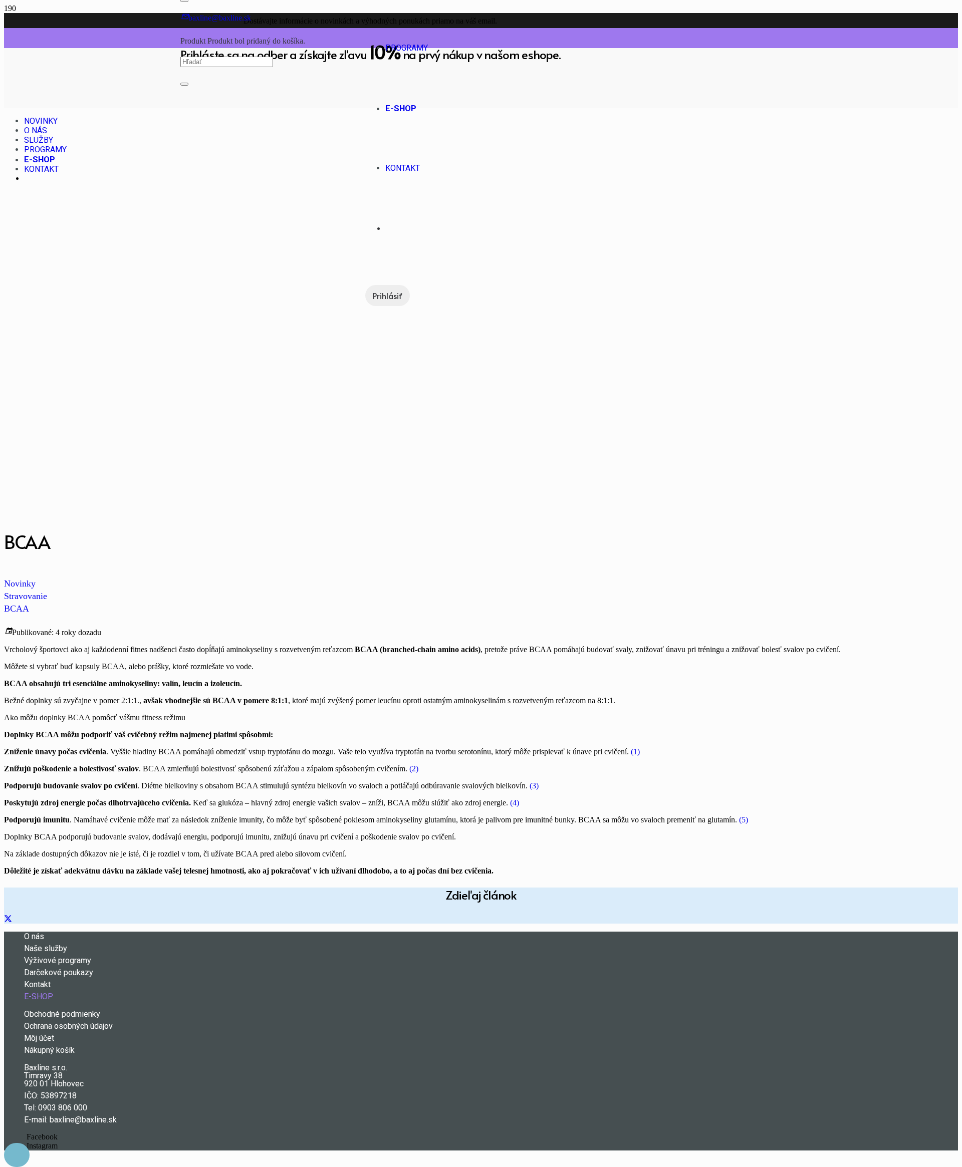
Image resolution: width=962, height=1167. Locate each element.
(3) (534, 785)
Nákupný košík (49, 1050)
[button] (17, 1155)
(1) (635, 751)
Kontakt (37, 984)
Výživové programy (57, 960)
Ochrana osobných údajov (68, 1026)
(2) (413, 768)
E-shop (38, 996)
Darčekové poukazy (58, 972)
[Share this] (8, 919)
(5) (743, 819)
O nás (34, 936)
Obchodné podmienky (62, 1014)
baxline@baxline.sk (83, 1119)
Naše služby (45, 948)
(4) (514, 802)
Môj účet (39, 1038)
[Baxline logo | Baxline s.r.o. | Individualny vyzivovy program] (272, 101)
